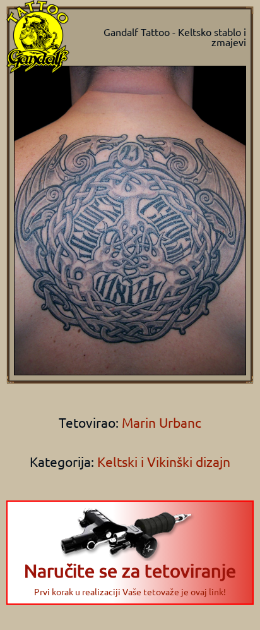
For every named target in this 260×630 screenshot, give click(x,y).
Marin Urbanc (160, 422)
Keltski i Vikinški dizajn (163, 461)
